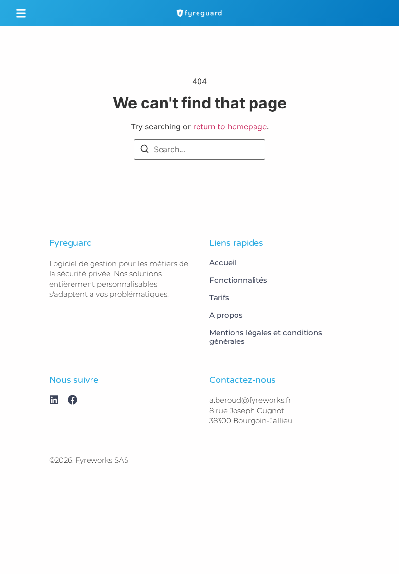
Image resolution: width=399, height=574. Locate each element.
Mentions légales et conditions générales (265, 337)
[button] (21, 13)
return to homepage (230, 126)
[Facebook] (72, 400)
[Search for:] (199, 149)
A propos (226, 315)
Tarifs (219, 297)
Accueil (222, 262)
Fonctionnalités (238, 280)
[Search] (144, 150)
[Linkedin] (54, 400)
